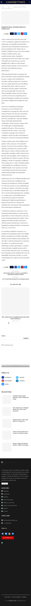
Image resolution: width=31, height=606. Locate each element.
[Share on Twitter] (18, 33)
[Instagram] (9, 534)
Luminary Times (12, 600)
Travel (8, 7)
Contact (5, 511)
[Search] (29, 2)
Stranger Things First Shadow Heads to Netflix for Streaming (20, 444)
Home (3, 7)
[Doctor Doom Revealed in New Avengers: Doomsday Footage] (6, 435)
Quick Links (5, 488)
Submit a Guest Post (8, 502)
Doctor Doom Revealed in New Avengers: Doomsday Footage (20, 432)
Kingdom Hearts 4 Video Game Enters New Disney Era (20, 420)
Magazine (6, 491)
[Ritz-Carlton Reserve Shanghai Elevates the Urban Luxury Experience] (15, 301)
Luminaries (6, 494)
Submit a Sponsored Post (10, 505)
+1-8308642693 (7, 523)
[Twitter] (6, 534)
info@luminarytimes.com (10, 520)
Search (3, 336)
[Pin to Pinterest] (22, 33)
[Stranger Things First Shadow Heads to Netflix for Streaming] (6, 447)
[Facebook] (3, 534)
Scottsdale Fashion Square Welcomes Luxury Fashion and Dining (20, 397)
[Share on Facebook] (15, 33)
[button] (3, 305)
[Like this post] (12, 33)
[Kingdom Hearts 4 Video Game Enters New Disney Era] (6, 423)
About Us (5, 508)
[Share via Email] (25, 33)
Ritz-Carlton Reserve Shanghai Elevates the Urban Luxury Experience (15, 317)
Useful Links (6, 515)
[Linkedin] (13, 534)
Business (5, 497)
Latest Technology (8, 499)
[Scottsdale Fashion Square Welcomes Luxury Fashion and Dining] (6, 399)
